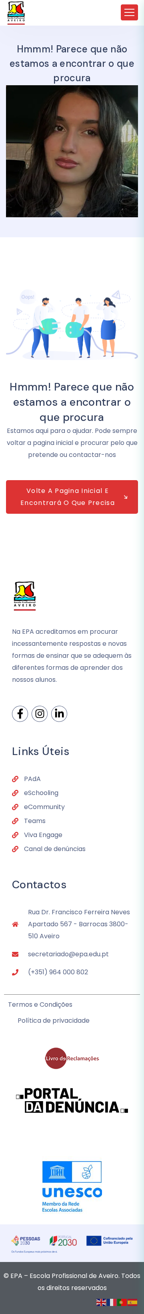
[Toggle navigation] (129, 12)
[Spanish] (133, 1301)
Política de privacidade (54, 1020)
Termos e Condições (40, 1004)
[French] (112, 1301)
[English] (101, 1301)
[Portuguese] (122, 1301)
